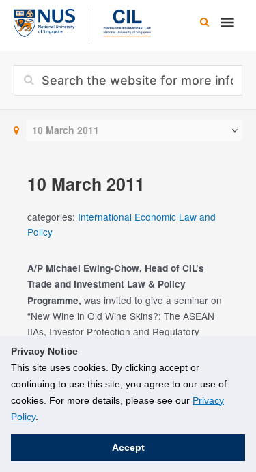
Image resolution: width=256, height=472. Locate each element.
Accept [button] (128, 447)
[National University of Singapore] (44, 21)
